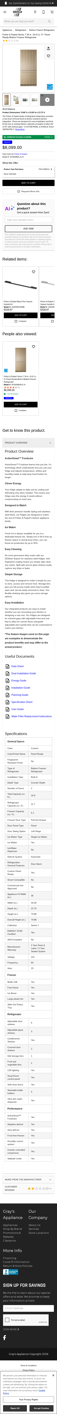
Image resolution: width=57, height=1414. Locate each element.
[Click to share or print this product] (48, 48)
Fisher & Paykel (20, 154)
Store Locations (39, 1232)
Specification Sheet (21, 702)
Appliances (7, 30)
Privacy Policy (28, 1370)
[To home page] (17, 12)
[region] (28, 1392)
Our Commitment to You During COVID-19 (30, 3)
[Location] (35, 12)
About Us (34, 1225)
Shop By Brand (12, 1229)
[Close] (53, 1375)
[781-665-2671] (43, 12)
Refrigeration (20, 30)
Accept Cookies (41, 1408)
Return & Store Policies (17, 1266)
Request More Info (30, 191)
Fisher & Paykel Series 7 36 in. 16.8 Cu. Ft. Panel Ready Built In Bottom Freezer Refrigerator (20, 379)
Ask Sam (28, 228)
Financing (9, 1258)
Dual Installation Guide (23, 673)
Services (34, 1229)
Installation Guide (20, 687)
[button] (5, 12)
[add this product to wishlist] (48, 56)
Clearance (9, 1240)
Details (47, 137)
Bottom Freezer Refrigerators (42, 30)
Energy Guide (18, 680)
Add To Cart (28, 183)
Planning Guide (19, 695)
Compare (22, 321)
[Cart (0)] (52, 12)
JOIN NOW (10, 1329)
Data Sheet (17, 666)
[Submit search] (49, 21)
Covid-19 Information (16, 1262)
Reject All (15, 1408)
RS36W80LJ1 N (17, 157)
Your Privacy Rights (28, 1399)
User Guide (17, 709)
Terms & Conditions (29, 1366)
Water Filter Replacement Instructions (31, 716)
